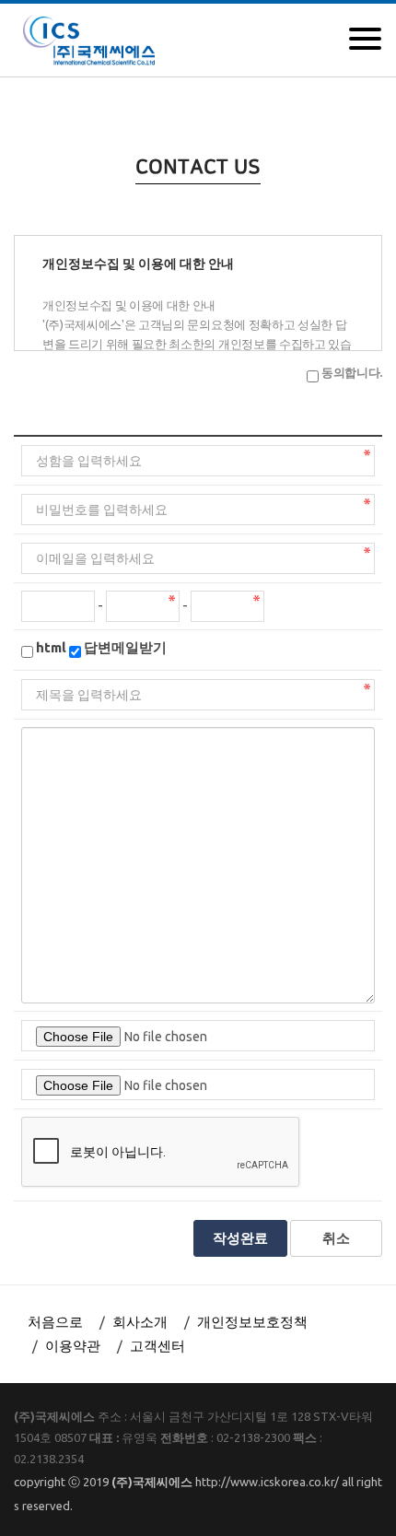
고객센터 (157, 1346)
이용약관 (72, 1346)
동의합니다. (351, 372)
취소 (336, 1238)
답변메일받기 (125, 647)
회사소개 (140, 1322)
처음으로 (55, 1322)
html (51, 647)
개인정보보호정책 (252, 1322)
